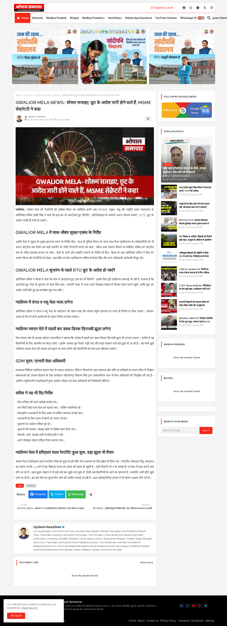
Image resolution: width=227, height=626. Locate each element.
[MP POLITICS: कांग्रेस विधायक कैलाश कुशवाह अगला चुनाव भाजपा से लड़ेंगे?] (169, 224)
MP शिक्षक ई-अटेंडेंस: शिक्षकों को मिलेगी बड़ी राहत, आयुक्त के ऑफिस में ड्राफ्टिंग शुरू (195, 239)
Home (25, 18)
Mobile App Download (138, 18)
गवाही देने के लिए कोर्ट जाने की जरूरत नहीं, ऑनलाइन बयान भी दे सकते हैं (194, 205)
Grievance (184, 620)
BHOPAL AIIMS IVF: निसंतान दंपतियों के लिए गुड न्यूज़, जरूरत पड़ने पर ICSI (195, 320)
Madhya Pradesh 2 (93, 18)
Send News (115, 18)
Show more (146, 562)
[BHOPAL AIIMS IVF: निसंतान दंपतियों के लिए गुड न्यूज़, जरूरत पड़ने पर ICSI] (169, 322)
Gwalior (29, 95)
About (141, 620)
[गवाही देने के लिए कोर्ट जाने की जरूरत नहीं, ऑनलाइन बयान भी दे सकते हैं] (169, 208)
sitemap (209, 620)
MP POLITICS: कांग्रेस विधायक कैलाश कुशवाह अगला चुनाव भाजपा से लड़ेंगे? (194, 223)
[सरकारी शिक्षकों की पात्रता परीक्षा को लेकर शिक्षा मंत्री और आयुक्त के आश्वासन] (169, 306)
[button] (201, 18)
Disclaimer (197, 620)
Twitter (59, 494)
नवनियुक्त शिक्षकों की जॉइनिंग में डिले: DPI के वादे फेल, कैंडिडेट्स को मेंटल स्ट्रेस (194, 256)
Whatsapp (78, 494)
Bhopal (74, 18)
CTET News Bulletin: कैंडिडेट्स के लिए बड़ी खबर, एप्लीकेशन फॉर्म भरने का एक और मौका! (195, 288)
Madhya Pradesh (56, 18)
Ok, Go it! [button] (16, 615)
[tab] (22, 18)
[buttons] (184, 7)
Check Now (27, 607)
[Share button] (91, 494)
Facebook (40, 494)
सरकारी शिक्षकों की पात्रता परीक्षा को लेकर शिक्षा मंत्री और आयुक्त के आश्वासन (194, 305)
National (37, 18)
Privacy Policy (168, 620)
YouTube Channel (166, 18)
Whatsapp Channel (191, 18)
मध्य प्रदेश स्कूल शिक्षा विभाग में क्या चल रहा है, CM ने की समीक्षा (195, 189)
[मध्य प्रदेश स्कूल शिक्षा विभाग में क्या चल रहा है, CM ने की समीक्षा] (169, 192)
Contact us (152, 620)
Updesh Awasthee (47, 527)
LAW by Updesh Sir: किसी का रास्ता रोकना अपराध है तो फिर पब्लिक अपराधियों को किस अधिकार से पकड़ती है (195, 272)
